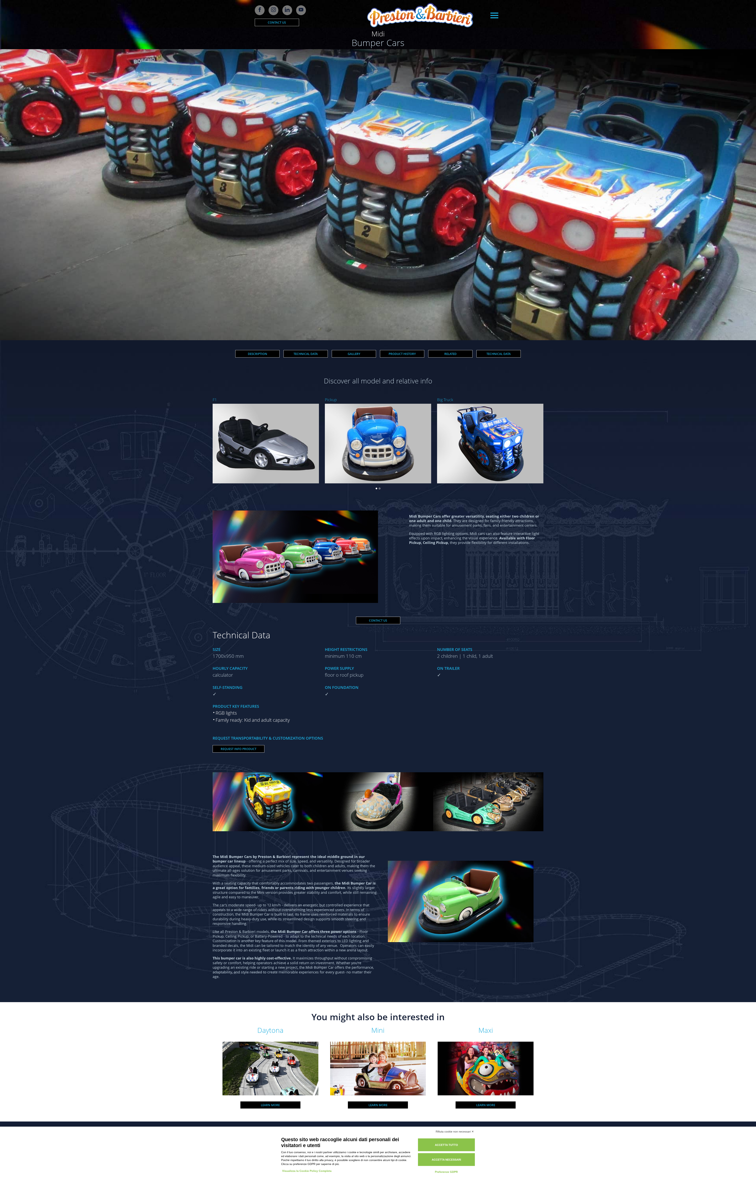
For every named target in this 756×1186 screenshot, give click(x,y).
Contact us (277, 22)
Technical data (306, 354)
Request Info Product (238, 749)
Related (450, 354)
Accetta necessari (446, 1159)
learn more (270, 1105)
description (257, 354)
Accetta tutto (446, 1144)
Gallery (354, 354)
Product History (402, 354)
